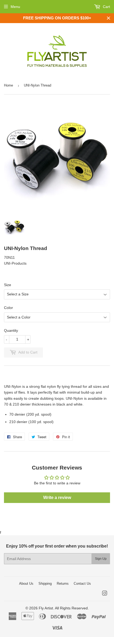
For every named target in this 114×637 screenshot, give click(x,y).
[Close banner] (109, 18)
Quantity (11, 330)
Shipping (45, 584)
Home (8, 85)
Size (7, 285)
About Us (26, 584)
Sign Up (101, 559)
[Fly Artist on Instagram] (104, 594)
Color (8, 307)
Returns (63, 584)
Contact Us (82, 584)
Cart (106, 7)
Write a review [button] (57, 497)
